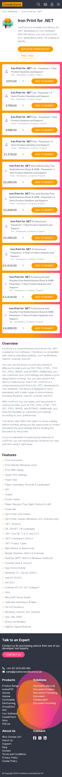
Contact (6, 750)
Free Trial (27, 55)
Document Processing (45, 692)
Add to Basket (44, 81)
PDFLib (6, 723)
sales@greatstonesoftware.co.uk (24, 671)
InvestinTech (9, 717)
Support (6, 743)
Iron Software (9, 11)
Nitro (5, 720)
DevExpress (8, 703)
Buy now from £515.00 (35, 49)
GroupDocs (8, 706)
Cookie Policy (9, 761)
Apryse (6, 692)
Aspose (6, 696)
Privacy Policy (10, 757)
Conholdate (8, 699)
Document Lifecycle (44, 685)
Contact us (13, 654)
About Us (7, 740)
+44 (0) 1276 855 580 (18, 668)
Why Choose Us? (11, 736)
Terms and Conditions (14, 754)
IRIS (4, 710)
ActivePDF (8, 689)
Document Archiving (44, 703)
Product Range (10, 685)
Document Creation (44, 689)
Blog (4, 747)
